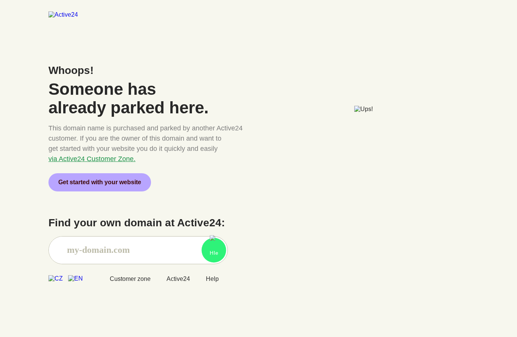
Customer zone (130, 279)
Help (212, 279)
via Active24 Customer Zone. (91, 159)
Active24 (178, 279)
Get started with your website (99, 182)
